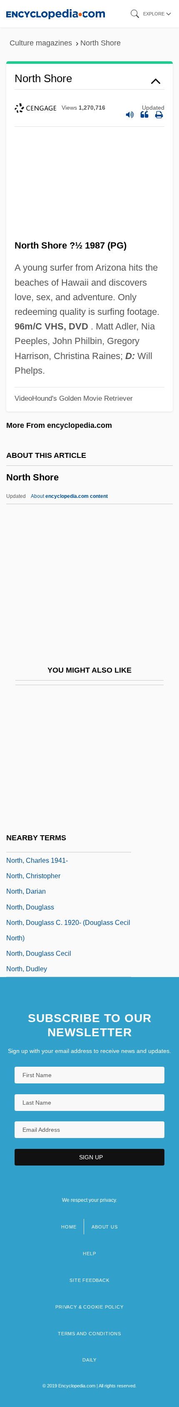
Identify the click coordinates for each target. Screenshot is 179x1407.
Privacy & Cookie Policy (89, 1306)
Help (89, 1253)
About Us (104, 1226)
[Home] (55, 13)
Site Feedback (89, 1280)
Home (68, 1226)
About (69, 496)
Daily (89, 1359)
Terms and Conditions (89, 1333)
